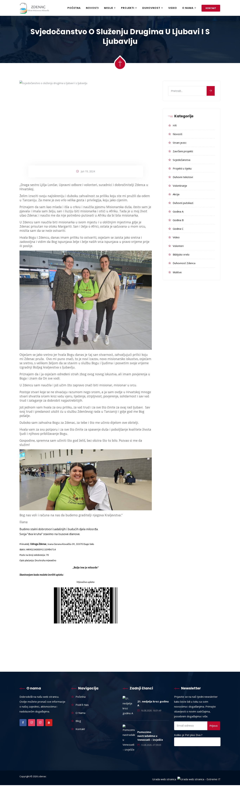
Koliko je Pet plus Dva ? (188, 735)
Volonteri (178, 246)
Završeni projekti (183, 151)
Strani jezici (179, 142)
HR (175, 125)
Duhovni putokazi (183, 203)
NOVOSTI (92, 8)
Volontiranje (180, 185)
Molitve (177, 272)
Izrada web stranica (164, 779)
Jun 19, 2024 (88, 171)
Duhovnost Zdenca (184, 263)
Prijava (214, 726)
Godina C (178, 228)
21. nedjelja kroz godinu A (153, 703)
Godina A (178, 211)
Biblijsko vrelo (181, 254)
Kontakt (211, 8)
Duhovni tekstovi (183, 177)
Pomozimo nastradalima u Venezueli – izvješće (150, 735)
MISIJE (108, 8)
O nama (187, 8)
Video (172, 8)
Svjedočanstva (181, 160)
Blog (78, 721)
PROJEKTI (127, 8)
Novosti (177, 134)
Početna (74, 8)
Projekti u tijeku (182, 168)
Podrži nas (82, 704)
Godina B (178, 220)
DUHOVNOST (151, 8)
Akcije (176, 194)
